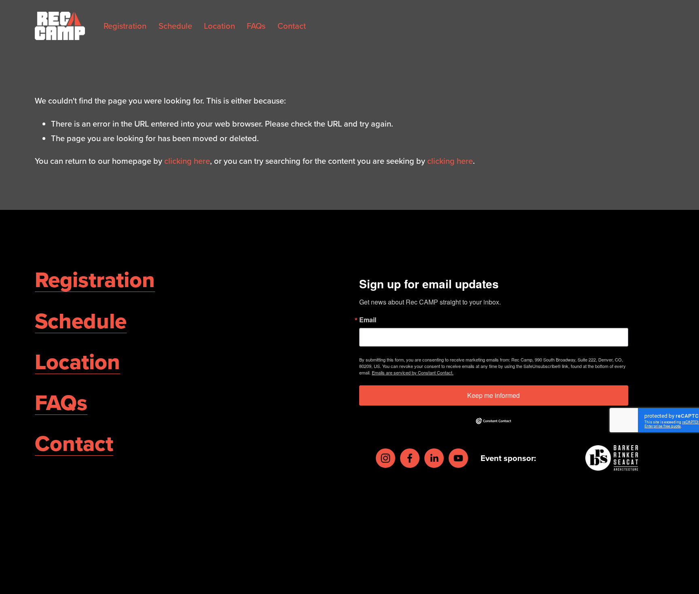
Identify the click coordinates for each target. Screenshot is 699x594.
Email (367, 320)
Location (219, 26)
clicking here (187, 161)
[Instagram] (385, 458)
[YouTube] (458, 458)
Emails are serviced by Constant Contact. (412, 372)
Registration (125, 26)
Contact (291, 26)
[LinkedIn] (434, 458)
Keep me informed (493, 395)
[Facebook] (409, 458)
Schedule (175, 26)
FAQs (256, 26)
